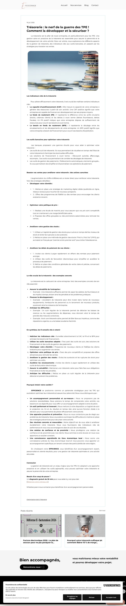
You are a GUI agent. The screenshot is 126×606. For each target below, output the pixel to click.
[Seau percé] (85, 525)
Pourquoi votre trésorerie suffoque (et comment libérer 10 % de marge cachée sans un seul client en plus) (84, 541)
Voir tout (102, 510)
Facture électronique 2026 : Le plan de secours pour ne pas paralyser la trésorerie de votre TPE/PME (40, 541)
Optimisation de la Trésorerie (37, 499)
